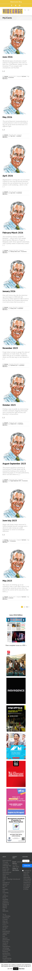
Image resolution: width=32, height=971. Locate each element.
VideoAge (6, 76)
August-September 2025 (14, 463)
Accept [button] (15, 968)
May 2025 (7, 580)
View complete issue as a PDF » (16, 645)
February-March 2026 (13, 232)
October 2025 (9, 405)
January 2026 (9, 291)
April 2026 (8, 175)
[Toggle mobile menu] (28, 10)
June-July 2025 (10, 520)
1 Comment (18, 136)
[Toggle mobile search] (25, 10)
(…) (4, 71)
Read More (5, 78)
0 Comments (11, 77)
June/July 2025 (6, 541)
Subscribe (27, 865)
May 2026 (7, 117)
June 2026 (8, 56)
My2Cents (24, 76)
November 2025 (10, 348)
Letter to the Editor (15, 869)
